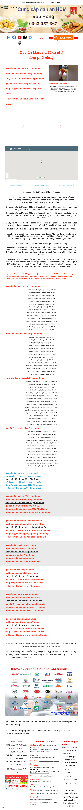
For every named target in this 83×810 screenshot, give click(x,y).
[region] (41, 2)
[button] (2, 7)
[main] (41, 55)
